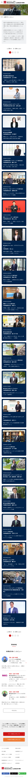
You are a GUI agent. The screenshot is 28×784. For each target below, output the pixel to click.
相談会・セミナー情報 (7, 754)
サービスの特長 (5, 748)
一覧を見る (14, 710)
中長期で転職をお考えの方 (14, 739)
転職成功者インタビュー (7, 760)
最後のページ (18, 52)
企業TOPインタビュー (7, 763)
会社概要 (17, 757)
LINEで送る (23, 773)
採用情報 (17, 763)
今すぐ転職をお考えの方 (14, 734)
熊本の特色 (18, 748)
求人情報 (4, 751)
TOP (2, 17)
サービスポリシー (19, 760)
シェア (6, 773)
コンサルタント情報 (6, 757)
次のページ (15, 52)
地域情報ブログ (19, 751)
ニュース (17, 754)
